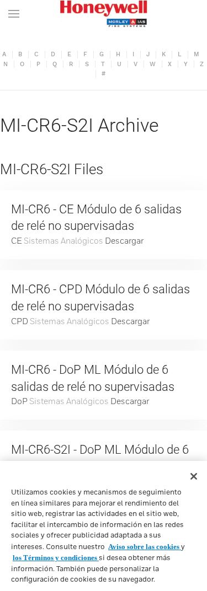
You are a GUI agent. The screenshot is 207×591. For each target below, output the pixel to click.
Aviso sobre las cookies (144, 546)
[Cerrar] (194, 476)
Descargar (124, 241)
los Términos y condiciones (56, 558)
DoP (19, 401)
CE (16, 241)
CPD (19, 322)
